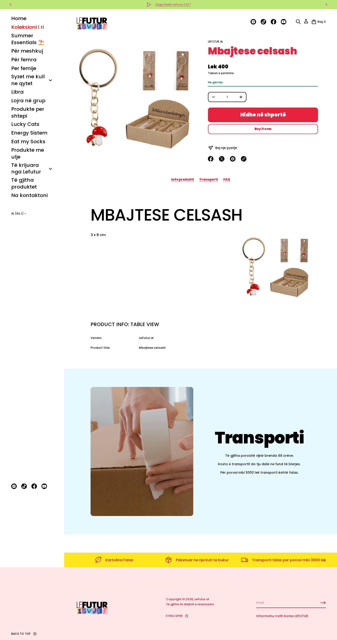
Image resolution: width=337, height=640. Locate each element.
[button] (298, 22)
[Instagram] (14, 486)
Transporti (208, 179)
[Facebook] (34, 486)
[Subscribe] (323, 602)
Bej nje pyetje (226, 148)
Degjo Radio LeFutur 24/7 (173, 4)
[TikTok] (24, 486)
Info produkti (182, 179)
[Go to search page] (298, 22)
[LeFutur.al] (91, 22)
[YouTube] (44, 486)
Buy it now (262, 129)
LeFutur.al (215, 41)
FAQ (226, 179)
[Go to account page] (306, 23)
